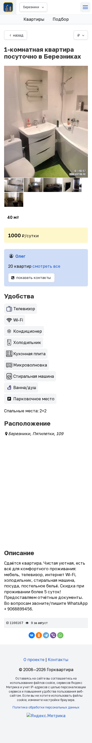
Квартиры (34, 19)
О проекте (34, 659)
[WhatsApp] (60, 635)
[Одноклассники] (39, 635)
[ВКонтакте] (32, 635)
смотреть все (46, 266)
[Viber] (53, 635)
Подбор (61, 19)
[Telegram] (46, 635)
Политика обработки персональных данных (46, 707)
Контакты (58, 659)
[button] (85, 7)
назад (18, 35)
